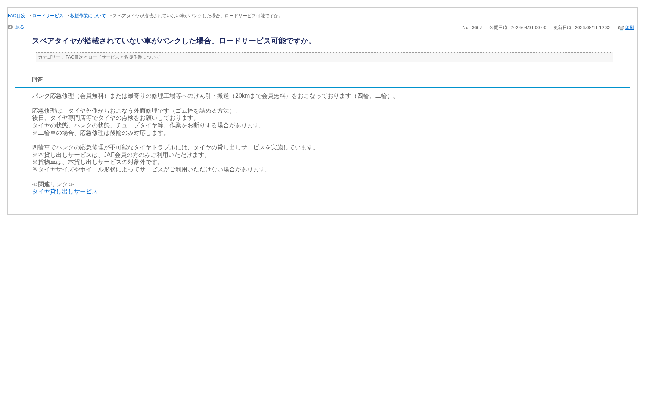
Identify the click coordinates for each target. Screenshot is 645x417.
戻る (19, 26)
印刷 (629, 27)
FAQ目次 (16, 15)
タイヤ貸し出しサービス (65, 191)
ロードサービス (47, 15)
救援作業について (88, 15)
